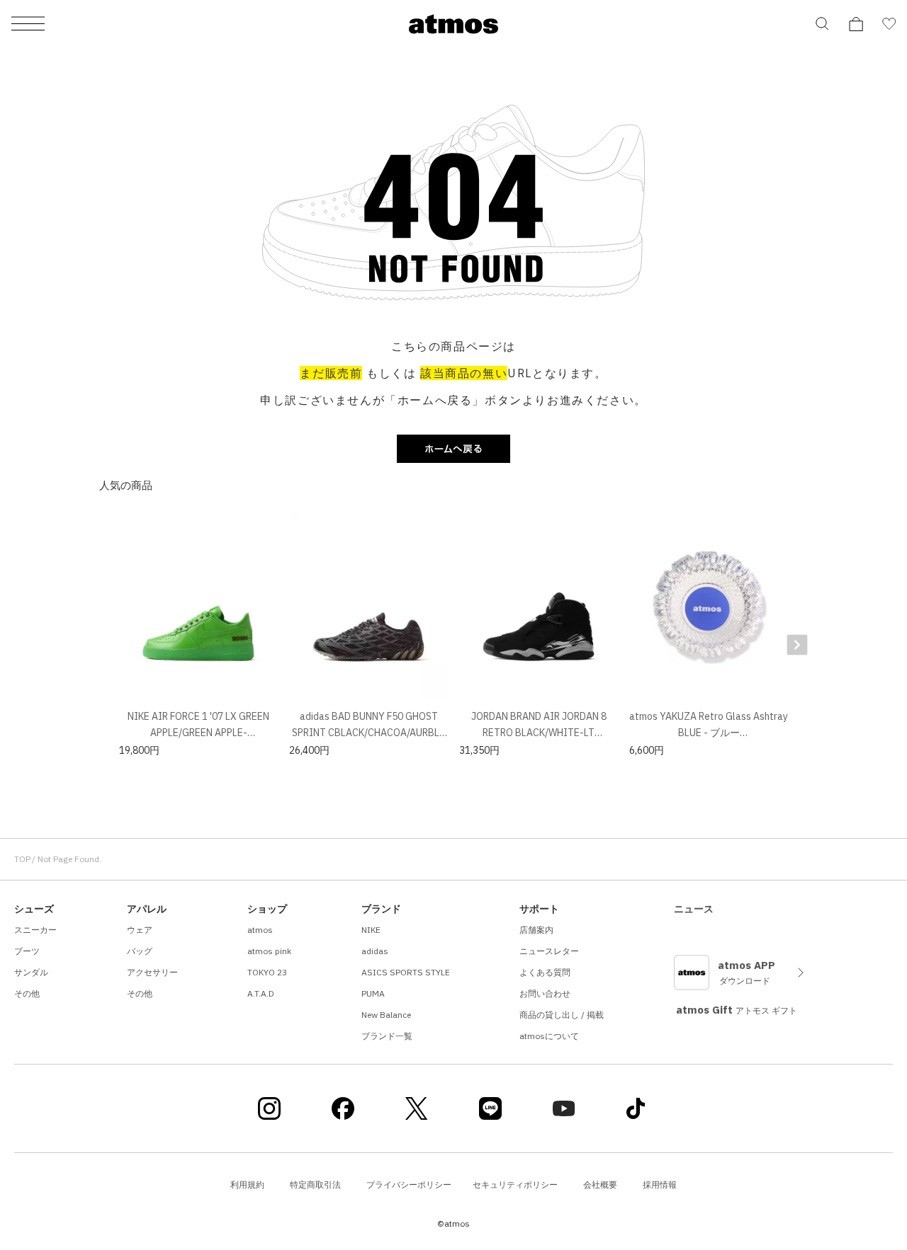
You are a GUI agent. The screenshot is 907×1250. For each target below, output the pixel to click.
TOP (22, 859)
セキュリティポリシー (515, 1184)
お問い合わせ (544, 993)
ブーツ (27, 951)
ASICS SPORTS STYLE (405, 972)
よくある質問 (544, 972)
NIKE (371, 929)
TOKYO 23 (267, 972)
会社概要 (600, 1184)
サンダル (31, 972)
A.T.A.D (260, 993)
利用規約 (247, 1184)
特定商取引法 (315, 1184)
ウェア (139, 929)
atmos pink (269, 951)
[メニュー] (28, 24)
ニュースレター (549, 951)
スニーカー (35, 929)
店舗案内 (536, 929)
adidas (374, 951)
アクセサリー (152, 972)
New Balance (386, 1014)
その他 (27, 993)
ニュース (694, 908)
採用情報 (660, 1184)
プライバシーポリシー (408, 1184)
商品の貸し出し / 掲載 (561, 1014)
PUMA (373, 993)
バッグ (139, 951)
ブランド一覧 (386, 1036)
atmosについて (549, 1036)
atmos (260, 929)
